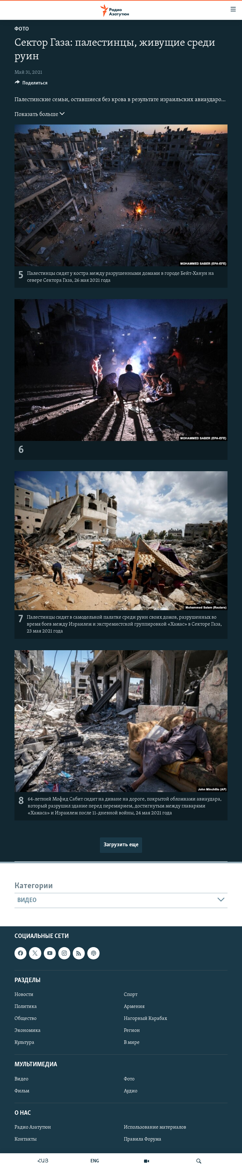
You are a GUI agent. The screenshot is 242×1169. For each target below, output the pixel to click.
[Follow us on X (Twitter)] (35, 953)
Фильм (21, 1091)
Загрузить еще (121, 845)
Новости (23, 994)
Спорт (130, 994)
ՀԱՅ (43, 1161)
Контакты (25, 1139)
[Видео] (146, 1161)
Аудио (130, 1091)
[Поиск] (198, 1161)
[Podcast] (93, 953)
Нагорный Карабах (145, 1018)
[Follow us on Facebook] (20, 953)
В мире (132, 1042)
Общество (25, 1018)
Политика (25, 1006)
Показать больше (37, 115)
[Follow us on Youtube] (50, 953)
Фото (21, 29)
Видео (21, 1079)
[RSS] (79, 953)
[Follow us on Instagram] (64, 953)
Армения (134, 1006)
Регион (132, 1030)
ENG (94, 1161)
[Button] (31, 84)
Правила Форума (142, 1139)
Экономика (27, 1030)
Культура (24, 1042)
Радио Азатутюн (32, 1127)
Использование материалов (155, 1127)
